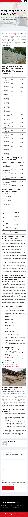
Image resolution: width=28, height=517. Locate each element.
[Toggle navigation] (25, 1)
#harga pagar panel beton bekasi (14, 16)
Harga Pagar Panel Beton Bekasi (12, 366)
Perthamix (12, 442)
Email (3, 469)
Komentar (4, 458)
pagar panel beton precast (9, 15)
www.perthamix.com (13, 33)
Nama (3, 463)
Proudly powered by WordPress (9, 513)
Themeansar (13, 514)
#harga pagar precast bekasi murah (11, 19)
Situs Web (4, 475)
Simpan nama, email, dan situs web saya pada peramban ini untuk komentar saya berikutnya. (13, 483)
